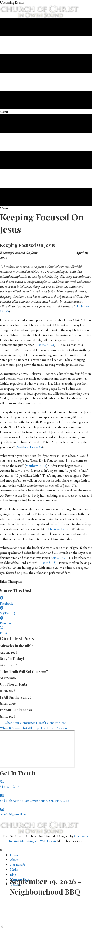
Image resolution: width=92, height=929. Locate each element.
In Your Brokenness (16, 710)
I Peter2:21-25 (45, 345)
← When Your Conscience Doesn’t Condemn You (33, 722)
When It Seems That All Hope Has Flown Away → (34, 728)
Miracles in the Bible (16, 646)
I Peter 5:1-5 (47, 562)
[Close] (2, 926)
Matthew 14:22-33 (29, 447)
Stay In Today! (12, 658)
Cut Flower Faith (13, 684)
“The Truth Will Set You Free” (24, 671)
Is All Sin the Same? (15, 697)
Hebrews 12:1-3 (58, 529)
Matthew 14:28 (36, 465)
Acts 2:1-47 (58, 557)
